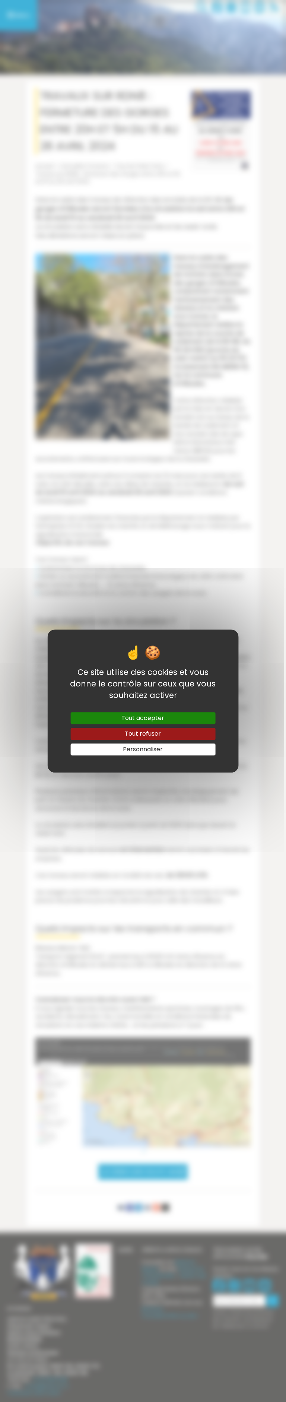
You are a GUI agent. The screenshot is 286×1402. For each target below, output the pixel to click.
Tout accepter (142, 718)
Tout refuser (143, 733)
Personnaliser (143, 749)
